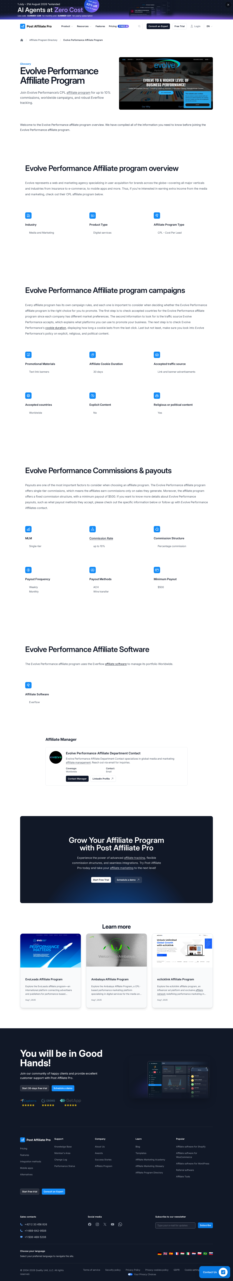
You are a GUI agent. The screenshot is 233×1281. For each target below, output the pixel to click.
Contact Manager (77, 778)
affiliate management (78, 762)
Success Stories (103, 1159)
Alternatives (26, 1174)
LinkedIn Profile (101, 778)
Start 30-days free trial (34, 1088)
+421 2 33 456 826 (36, 1224)
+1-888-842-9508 (35, 1230)
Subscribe (205, 1225)
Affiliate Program (103, 1166)
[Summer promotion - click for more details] (116, 9)
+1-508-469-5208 (35, 1237)
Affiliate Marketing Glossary (150, 1166)
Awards (99, 1153)
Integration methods (30, 1161)
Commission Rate (101, 538)
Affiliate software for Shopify (191, 1146)
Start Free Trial (101, 879)
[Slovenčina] (211, 1253)
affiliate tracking (134, 857)
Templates (141, 1153)
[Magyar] (182, 1253)
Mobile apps (26, 1168)
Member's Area (62, 1153)
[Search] (141, 26)
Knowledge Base (63, 1146)
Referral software (185, 1170)
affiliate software (116, 664)
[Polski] (199, 1253)
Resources (83, 26)
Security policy (113, 1269)
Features (24, 1155)
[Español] (171, 1253)
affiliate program (78, 92)
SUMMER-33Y (64, 16)
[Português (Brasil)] (205, 1253)
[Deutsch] (160, 1253)
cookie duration (55, 327)
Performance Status (64, 1166)
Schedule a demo (126, 879)
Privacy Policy (133, 1269)
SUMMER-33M (34, 16)
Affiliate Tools (183, 1176)
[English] (165, 1253)
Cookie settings (193, 1269)
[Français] (177, 1253)
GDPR (177, 1269)
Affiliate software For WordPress (192, 1163)
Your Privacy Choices (145, 1274)
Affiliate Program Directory (43, 40)
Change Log (60, 1159)
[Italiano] (188, 1253)
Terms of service (91, 1269)
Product (65, 26)
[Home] (21, 40)
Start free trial (29, 1191)
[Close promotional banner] (228, 5)
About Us (100, 1146)
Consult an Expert (158, 26)
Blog (138, 1146)
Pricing (23, 1148)
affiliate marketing (121, 868)
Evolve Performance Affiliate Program (83, 40)
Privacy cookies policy (156, 1269)
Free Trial (180, 26)
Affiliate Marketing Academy (150, 1159)
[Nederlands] (194, 1253)
